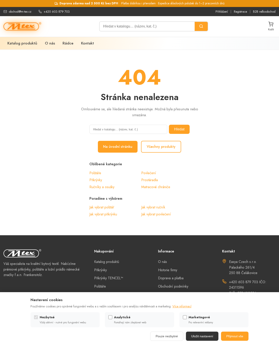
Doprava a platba (171, 278)
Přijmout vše (234, 336)
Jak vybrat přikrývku (103, 214)
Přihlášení (222, 11)
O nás (50, 43)
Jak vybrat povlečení (156, 214)
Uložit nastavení (202, 336)
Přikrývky (95, 179)
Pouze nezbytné (167, 336)
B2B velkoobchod (264, 11)
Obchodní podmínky (173, 286)
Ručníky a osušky (101, 186)
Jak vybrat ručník (153, 207)
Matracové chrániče (155, 186)
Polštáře (95, 173)
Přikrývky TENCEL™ (108, 278)
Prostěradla (149, 179)
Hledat (179, 129)
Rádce (68, 43)
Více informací (181, 306)
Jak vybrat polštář (101, 207)
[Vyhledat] (201, 26)
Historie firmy (167, 270)
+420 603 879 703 (57, 11)
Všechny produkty (161, 146)
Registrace (240, 11)
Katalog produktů (22, 43)
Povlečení (148, 173)
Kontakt (87, 43)
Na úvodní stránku (117, 146)
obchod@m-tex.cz (20, 11)
